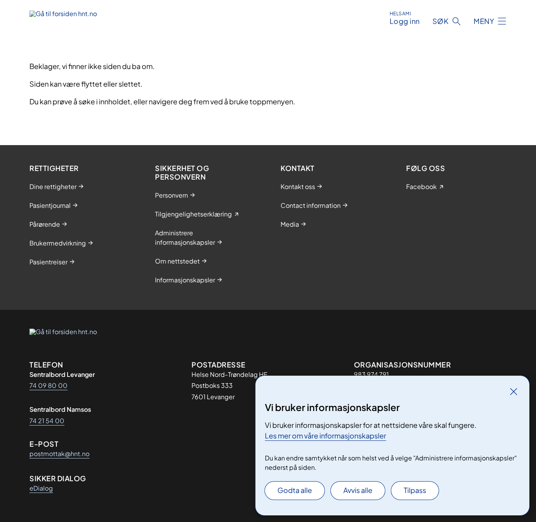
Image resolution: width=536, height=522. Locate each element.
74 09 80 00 (48, 385)
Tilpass (415, 490)
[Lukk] (513, 391)
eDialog (41, 488)
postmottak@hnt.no (59, 453)
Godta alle (294, 490)
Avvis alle (357, 490)
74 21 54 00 (46, 421)
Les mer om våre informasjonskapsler (325, 435)
